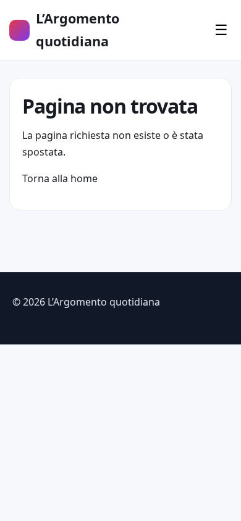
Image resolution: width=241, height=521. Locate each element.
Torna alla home (60, 178)
